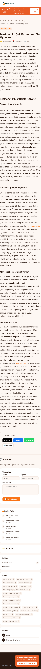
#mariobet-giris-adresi (30, 607)
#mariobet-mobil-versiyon (11, 621)
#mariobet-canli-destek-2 (24, 579)
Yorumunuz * (6, 483)
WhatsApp (29, 440)
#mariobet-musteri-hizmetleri (12, 593)
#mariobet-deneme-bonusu (11, 607)
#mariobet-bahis (25, 586)
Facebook (18, 440)
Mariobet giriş (34, 226)
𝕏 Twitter (7, 440)
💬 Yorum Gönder (11, 499)
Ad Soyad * (5, 475)
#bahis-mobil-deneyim (10, 586)
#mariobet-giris (8, 590)
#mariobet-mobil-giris (23, 590)
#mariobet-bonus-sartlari (11, 604)
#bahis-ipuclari (8, 614)
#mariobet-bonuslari (9, 583)
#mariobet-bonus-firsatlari (11, 600)
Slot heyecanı (21, 363)
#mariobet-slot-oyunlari (10, 611)
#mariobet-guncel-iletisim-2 (28, 611)
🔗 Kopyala (8, 445)
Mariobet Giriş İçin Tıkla (27, 663)
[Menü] (37, 3)
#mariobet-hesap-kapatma (24, 614)
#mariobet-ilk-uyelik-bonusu (11, 618)
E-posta (23, 475)
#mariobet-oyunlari (25, 583)
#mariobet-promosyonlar (11, 597)
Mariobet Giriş (35, 11)
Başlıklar (11, 21)
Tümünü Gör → (7, 567)
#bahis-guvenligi (8, 579)
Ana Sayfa (3, 21)
